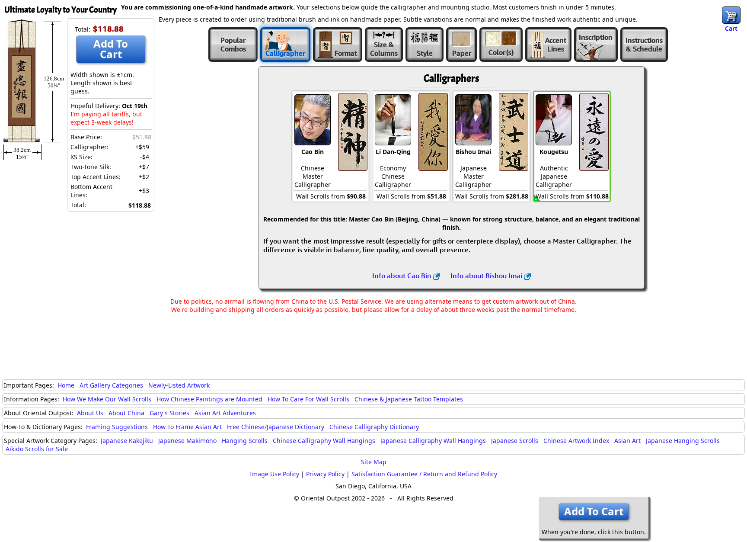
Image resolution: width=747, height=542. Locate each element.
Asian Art (627, 440)
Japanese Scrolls (514, 440)
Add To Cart (110, 48)
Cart (731, 28)
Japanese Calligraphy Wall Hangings (433, 440)
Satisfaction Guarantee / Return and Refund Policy (424, 474)
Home (65, 385)
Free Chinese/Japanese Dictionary (275, 427)
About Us (90, 413)
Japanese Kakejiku (127, 440)
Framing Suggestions (117, 427)
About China (126, 413)
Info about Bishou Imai (487, 275)
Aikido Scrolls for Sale (37, 449)
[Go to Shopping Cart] (731, 15)
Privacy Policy (325, 474)
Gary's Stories (169, 413)
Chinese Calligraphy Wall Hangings (324, 440)
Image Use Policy (274, 474)
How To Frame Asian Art (187, 427)
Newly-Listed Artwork (179, 385)
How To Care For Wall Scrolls (308, 399)
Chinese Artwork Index (576, 440)
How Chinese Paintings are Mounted (209, 399)
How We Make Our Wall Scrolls (107, 399)
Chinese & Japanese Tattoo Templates (408, 399)
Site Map (373, 462)
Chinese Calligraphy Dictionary (374, 427)
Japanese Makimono (187, 440)
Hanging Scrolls (245, 440)
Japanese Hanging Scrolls (683, 440)
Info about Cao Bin (402, 275)
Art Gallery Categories (111, 385)
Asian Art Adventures (225, 413)
